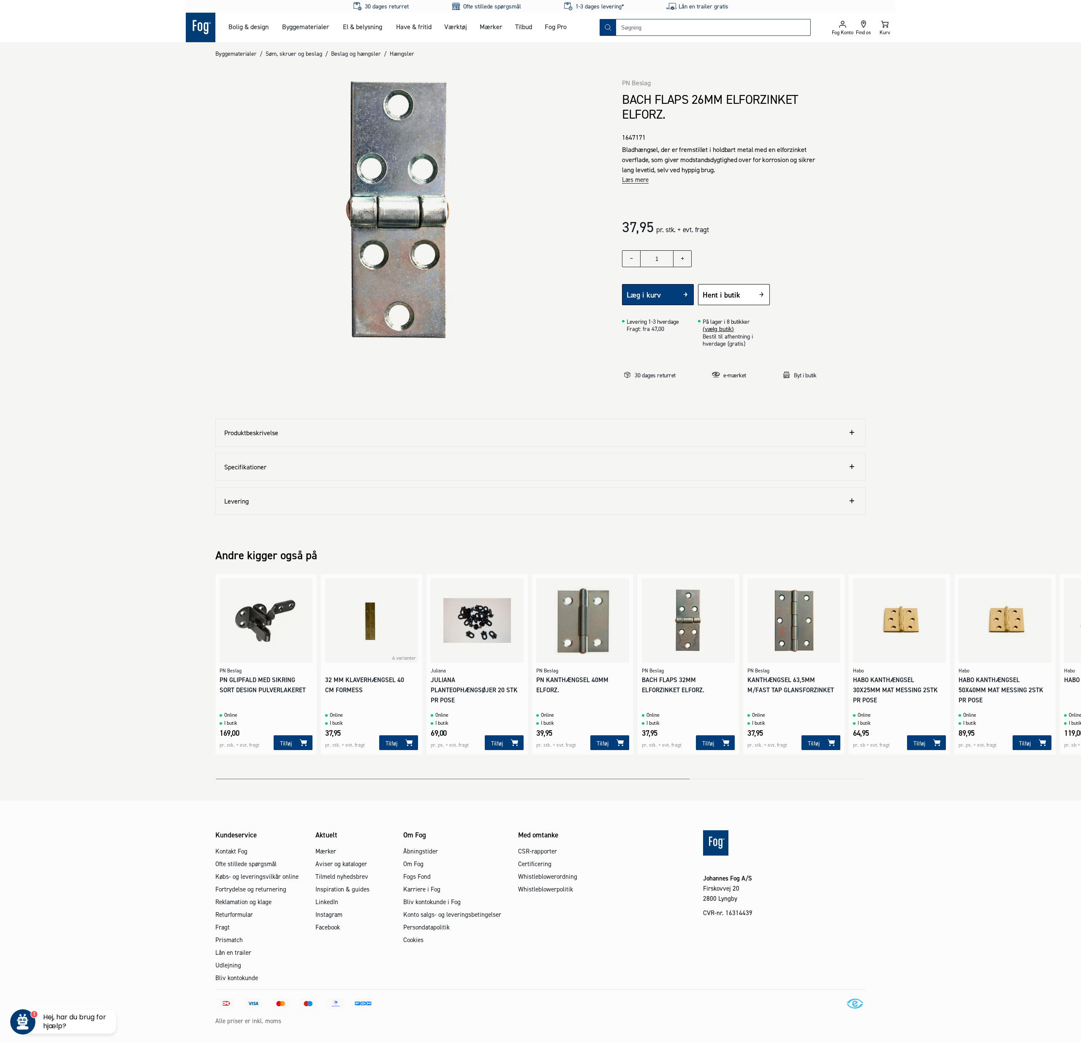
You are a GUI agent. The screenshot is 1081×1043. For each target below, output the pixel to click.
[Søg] (608, 27)
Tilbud (523, 26)
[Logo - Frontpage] (200, 27)
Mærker (491, 26)
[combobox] (713, 27)
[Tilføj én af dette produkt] (682, 258)
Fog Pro (556, 26)
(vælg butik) (718, 328)
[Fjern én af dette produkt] (631, 258)
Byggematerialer (305, 26)
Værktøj (455, 26)
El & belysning (362, 26)
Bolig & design (248, 26)
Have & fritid (414, 26)
